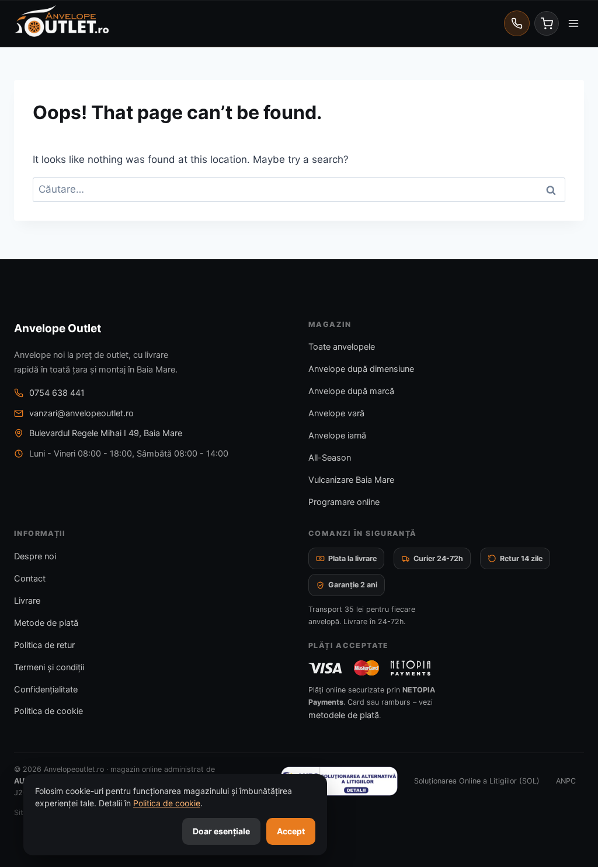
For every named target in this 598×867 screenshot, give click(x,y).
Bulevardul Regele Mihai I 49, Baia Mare (105, 433)
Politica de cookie (48, 711)
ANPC (566, 781)
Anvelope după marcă (351, 391)
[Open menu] (573, 23)
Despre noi (35, 556)
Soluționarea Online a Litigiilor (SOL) (477, 781)
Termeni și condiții (49, 667)
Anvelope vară (336, 413)
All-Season (329, 457)
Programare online (344, 502)
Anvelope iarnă (337, 435)
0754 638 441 (57, 393)
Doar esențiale (221, 831)
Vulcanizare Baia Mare (351, 480)
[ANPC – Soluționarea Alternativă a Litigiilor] (339, 781)
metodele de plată (343, 715)
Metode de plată (46, 623)
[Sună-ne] (517, 23)
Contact (30, 578)
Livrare (27, 601)
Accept (291, 831)
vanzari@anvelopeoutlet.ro (81, 413)
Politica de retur (44, 645)
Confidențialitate (46, 689)
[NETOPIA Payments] (410, 668)
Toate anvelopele (341, 347)
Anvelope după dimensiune (361, 369)
